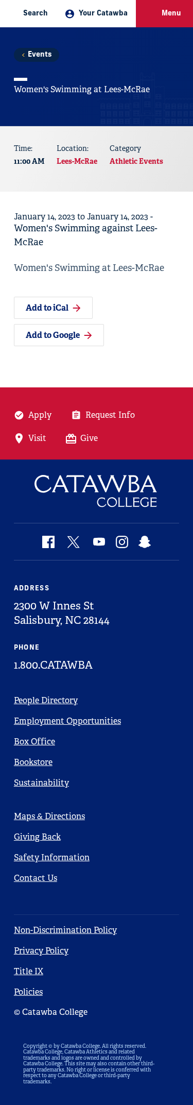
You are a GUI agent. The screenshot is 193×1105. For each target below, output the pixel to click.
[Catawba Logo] (96, 491)
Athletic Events (136, 161)
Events (39, 55)
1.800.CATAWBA (53, 665)
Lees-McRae (77, 161)
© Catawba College (50, 1012)
